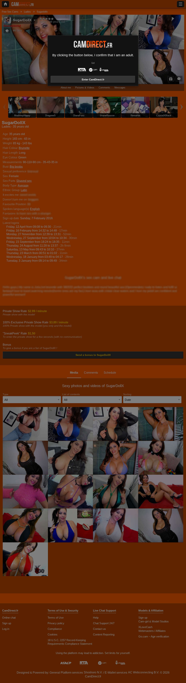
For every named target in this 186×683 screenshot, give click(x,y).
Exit (93, 63)
